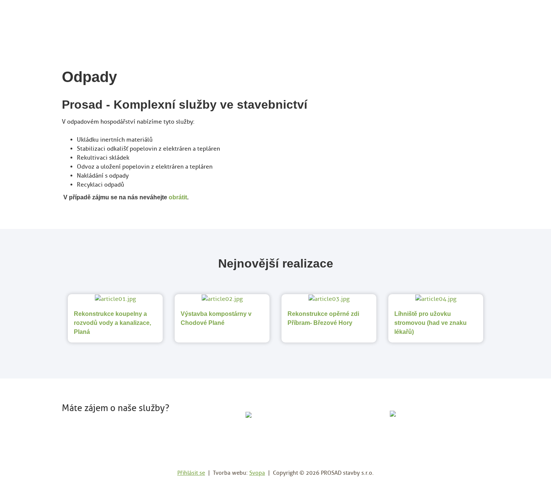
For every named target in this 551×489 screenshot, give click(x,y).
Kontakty (471, 21)
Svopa (257, 473)
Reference (432, 21)
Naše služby (388, 21)
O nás (352, 21)
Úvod (327, 21)
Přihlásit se (191, 473)
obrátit (178, 197)
